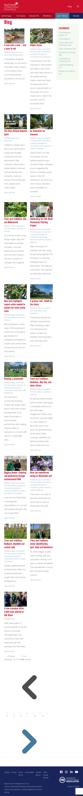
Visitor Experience (45, 57)
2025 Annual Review (45, 775)
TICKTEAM (75, 786)
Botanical (16, 491)
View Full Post (9, 83)
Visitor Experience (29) (67, 49)
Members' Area (49, 16)
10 (21, 716)
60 (43, 716)
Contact (7, 772)
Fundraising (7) (64, 39)
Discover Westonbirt (35, 16)
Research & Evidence (37, 240)
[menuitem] (69, 6)
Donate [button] (76, 16)
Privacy (14, 772)
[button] (76, 6)
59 (35, 716)
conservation (17, 493)
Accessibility (29, 772)
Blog (70, 6)
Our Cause (21, 16)
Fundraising (43, 237)
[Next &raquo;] (29, 765)
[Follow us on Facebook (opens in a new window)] (61, 772)
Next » (24, 656)
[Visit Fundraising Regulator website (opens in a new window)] (69, 780)
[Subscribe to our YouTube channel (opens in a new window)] (76, 772)
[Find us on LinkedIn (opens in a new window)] (71, 772)
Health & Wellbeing (36, 148)
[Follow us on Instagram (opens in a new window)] (66, 772)
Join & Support (8, 16)
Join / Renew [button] (62, 16)
